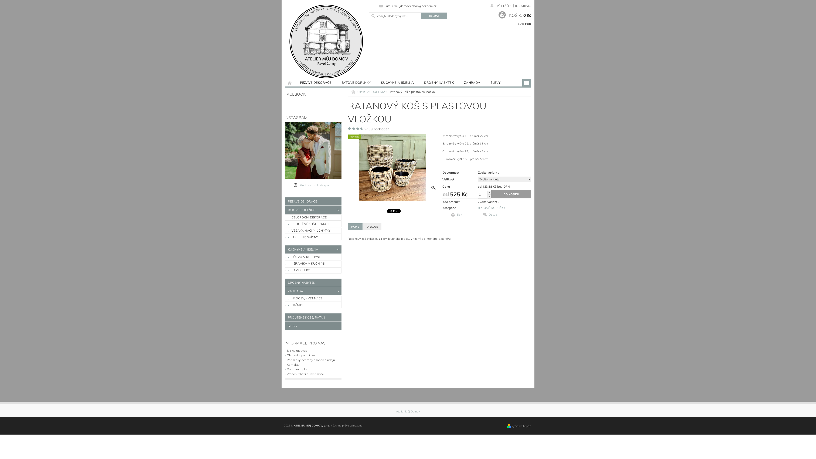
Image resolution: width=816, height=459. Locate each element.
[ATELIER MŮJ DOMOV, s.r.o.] (326, 41)
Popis (355, 226)
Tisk (459, 215)
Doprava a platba (299, 369)
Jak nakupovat (297, 351)
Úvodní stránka (290, 82)
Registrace (523, 5)
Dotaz (493, 215)
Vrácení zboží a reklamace (305, 374)
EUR (528, 24)
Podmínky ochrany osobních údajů (311, 360)
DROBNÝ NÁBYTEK (439, 83)
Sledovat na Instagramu (316, 185)
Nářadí (297, 305)
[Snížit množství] (489, 196)
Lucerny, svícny (305, 237)
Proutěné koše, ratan (310, 224)
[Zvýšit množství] (489, 193)
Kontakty (293, 365)
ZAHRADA (472, 83)
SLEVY (495, 83)
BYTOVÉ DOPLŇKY (356, 83)
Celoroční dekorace (309, 217)
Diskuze (372, 226)
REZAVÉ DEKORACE (316, 83)
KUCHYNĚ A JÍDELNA (397, 83)
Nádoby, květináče (307, 298)
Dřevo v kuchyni (306, 257)
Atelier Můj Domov (408, 411)
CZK (521, 24)
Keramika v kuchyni (308, 263)
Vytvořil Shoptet (521, 426)
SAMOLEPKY (301, 270)
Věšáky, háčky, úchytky (311, 230)
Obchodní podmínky (301, 355)
